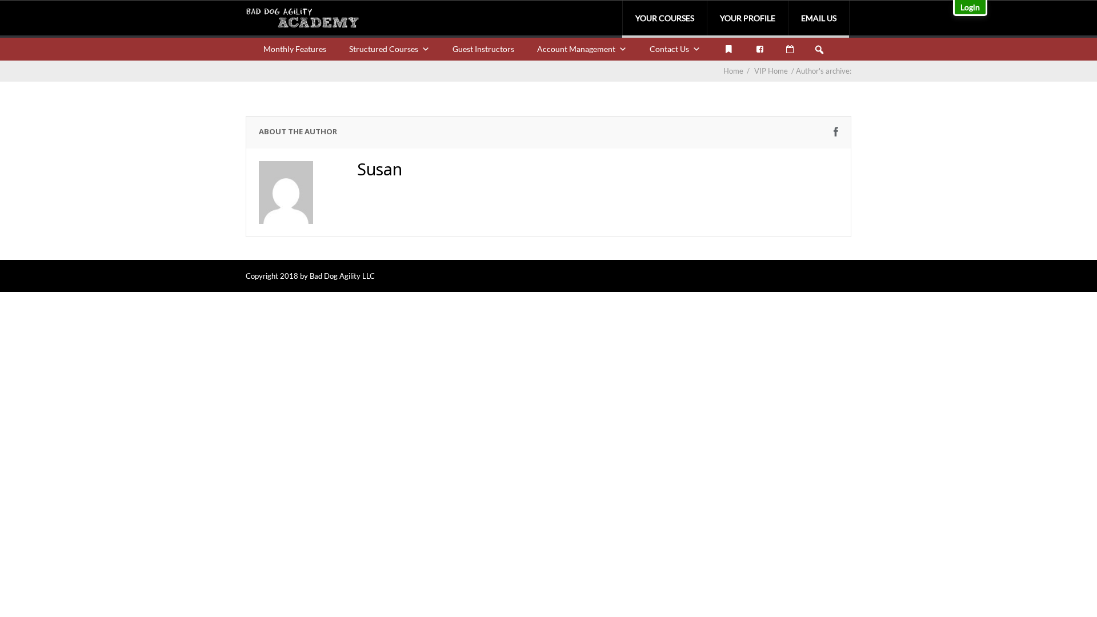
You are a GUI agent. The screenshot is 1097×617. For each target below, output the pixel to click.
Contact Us (669, 49)
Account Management (576, 49)
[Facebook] (760, 49)
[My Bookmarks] (728, 49)
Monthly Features (294, 49)
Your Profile (747, 18)
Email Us (818, 18)
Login (970, 7)
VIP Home (775, 70)
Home (733, 70)
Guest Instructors (483, 49)
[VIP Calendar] (789, 49)
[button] (819, 49)
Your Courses (664, 18)
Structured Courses (383, 49)
